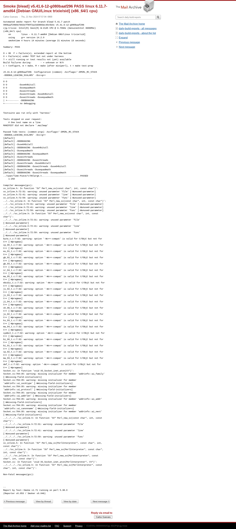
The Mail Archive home (132, 23)
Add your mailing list (41, 526)
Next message (100, 501)
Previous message (15, 501)
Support (67, 526)
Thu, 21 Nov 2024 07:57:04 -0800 (36, 17)
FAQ (57, 526)
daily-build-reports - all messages (138, 28)
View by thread (43, 501)
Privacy (79, 526)
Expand (123, 37)
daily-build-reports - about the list (137, 33)
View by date (70, 501)
